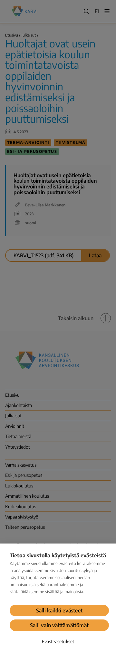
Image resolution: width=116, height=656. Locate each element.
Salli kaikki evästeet (59, 610)
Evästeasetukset (58, 641)
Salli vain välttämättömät (59, 625)
